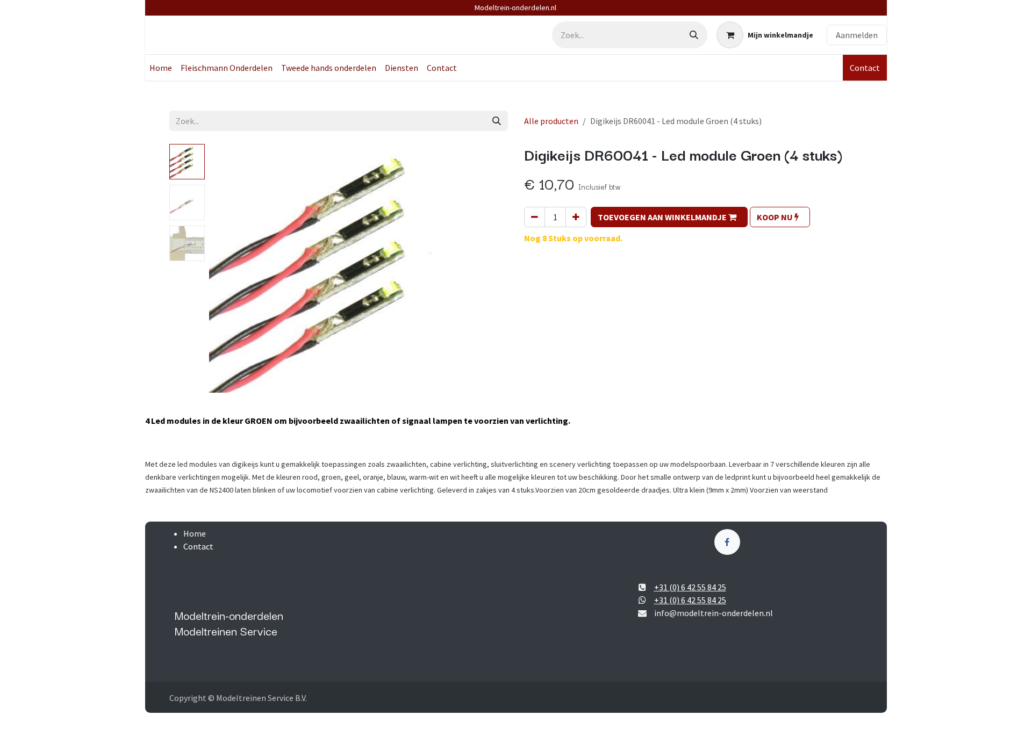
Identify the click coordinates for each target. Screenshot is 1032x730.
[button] (224, 401)
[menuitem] (160, 67)
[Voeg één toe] (575, 217)
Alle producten (551, 120)
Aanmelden (857, 35)
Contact (865, 67)
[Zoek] (693, 34)
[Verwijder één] (534, 217)
